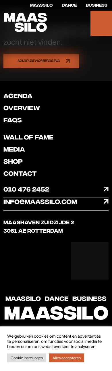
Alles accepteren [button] (67, 357)
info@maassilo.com (40, 202)
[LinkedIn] (99, 270)
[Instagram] (99, 251)
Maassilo (41, 5)
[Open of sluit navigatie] (101, 23)
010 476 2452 (26, 189)
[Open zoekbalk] (79, 23)
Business (96, 5)
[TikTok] (80, 270)
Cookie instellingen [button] (27, 357)
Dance (69, 5)
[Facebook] (80, 251)
